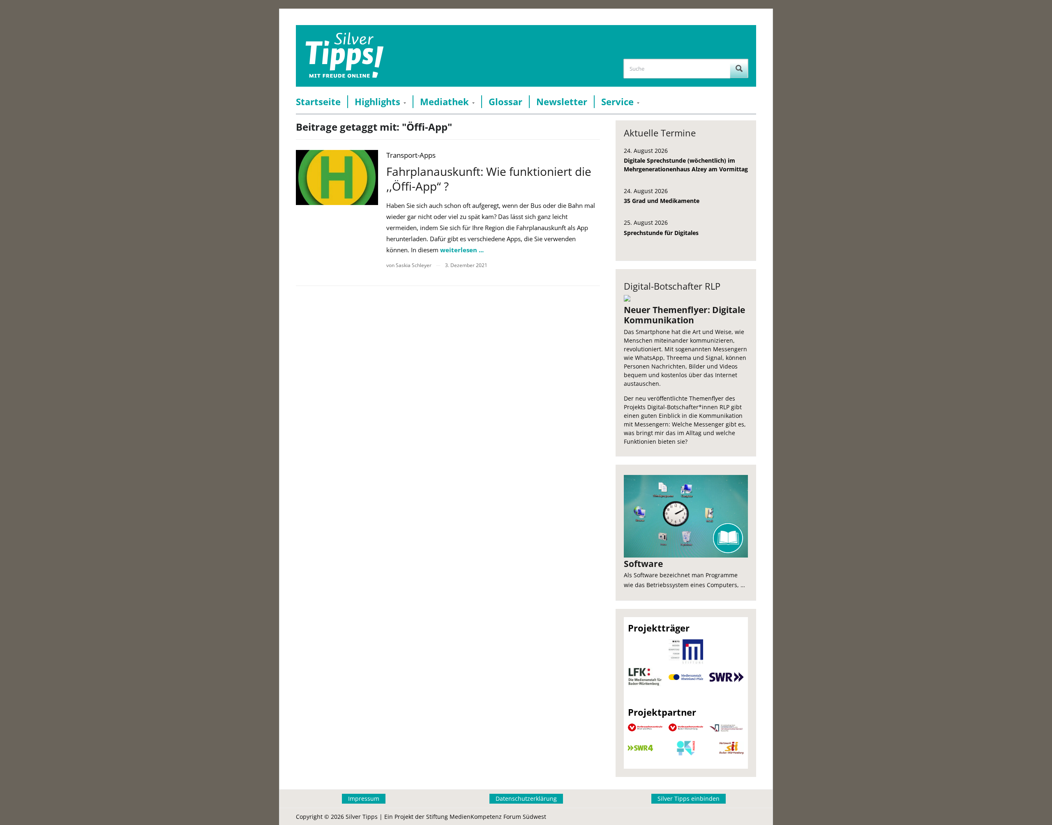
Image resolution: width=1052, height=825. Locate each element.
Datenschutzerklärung (526, 798)
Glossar (505, 101)
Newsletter (561, 101)
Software (643, 563)
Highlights (377, 101)
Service (617, 101)
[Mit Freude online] (344, 56)
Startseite (318, 101)
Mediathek (444, 101)
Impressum (363, 798)
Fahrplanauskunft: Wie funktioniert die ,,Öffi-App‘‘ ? (488, 179)
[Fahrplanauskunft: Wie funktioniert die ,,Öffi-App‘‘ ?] (337, 177)
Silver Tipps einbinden (689, 798)
